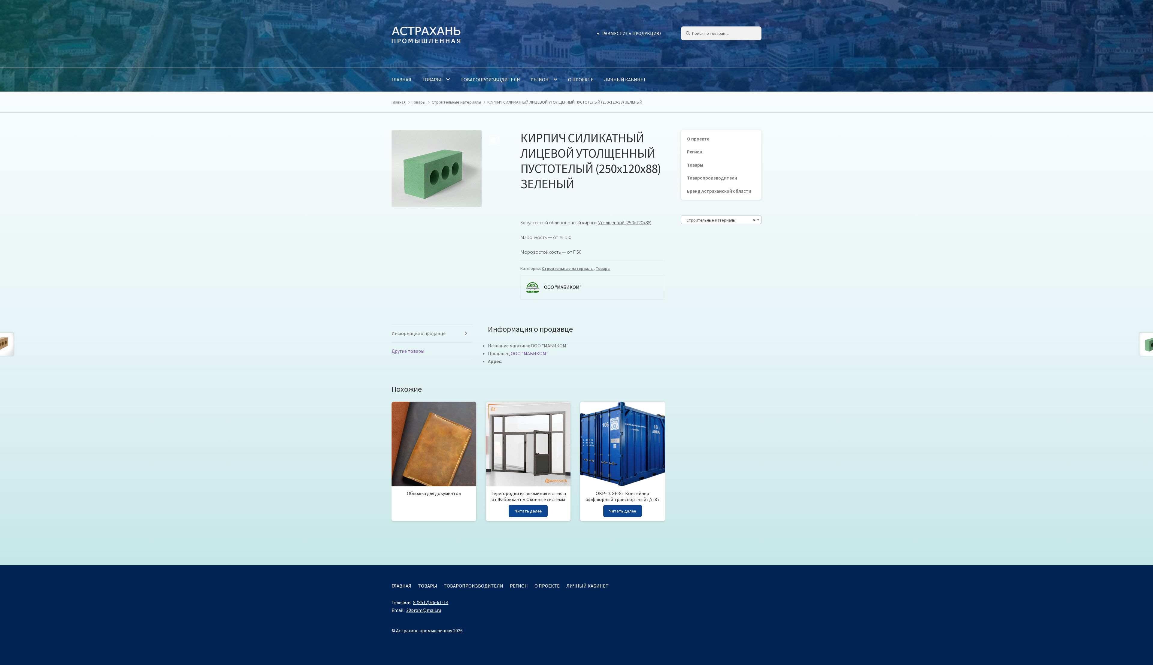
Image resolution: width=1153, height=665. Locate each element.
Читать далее (528, 511)
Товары (431, 80)
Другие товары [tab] (408, 351)
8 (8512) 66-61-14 (430, 602)
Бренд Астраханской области (719, 191)
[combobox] (721, 220)
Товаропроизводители (490, 80)
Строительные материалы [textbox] (719, 220)
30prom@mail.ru (423, 610)
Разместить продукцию (631, 33)
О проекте (580, 80)
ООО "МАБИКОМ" (529, 353)
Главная (401, 80)
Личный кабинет (625, 80)
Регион (540, 80)
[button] (494, 140)
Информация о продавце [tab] (419, 333)
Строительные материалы (456, 102)
